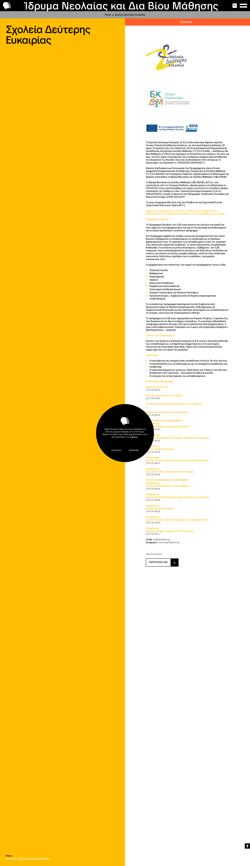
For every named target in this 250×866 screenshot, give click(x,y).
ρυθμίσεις (134, 437)
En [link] (234, 5)
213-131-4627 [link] (153, 463)
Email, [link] (23, 858)
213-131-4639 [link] (153, 389)
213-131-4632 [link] (153, 511)
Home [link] (108, 14)
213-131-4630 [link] (153, 488)
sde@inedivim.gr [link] (161, 539)
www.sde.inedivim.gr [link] (169, 542)
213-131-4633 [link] (153, 474)
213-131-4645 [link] (153, 452)
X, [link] (18, 858)
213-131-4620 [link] (153, 522)
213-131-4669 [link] (153, 398)
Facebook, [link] (11, 858)
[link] (247, 846)
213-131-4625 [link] (153, 440)
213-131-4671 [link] (153, 534)
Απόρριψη (133, 450)
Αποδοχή (116, 450)
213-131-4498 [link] (153, 500)
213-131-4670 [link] (153, 415)
